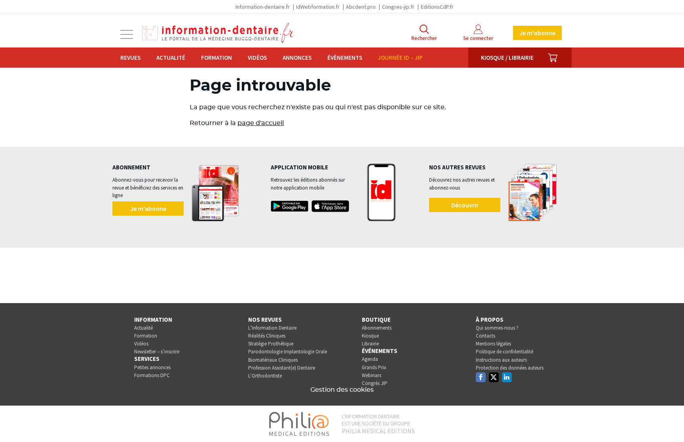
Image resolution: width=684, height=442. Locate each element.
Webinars (371, 375)
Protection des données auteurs (509, 367)
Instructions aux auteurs (501, 360)
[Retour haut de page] (670, 421)
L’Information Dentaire (272, 327)
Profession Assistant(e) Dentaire (281, 367)
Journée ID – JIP (400, 57)
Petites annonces (152, 367)
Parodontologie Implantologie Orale (287, 351)
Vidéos (257, 57)
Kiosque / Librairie (507, 57)
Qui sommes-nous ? (497, 327)
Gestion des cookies (342, 390)
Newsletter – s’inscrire (156, 351)
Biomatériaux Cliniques (273, 360)
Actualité (170, 57)
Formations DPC (152, 375)
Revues (130, 57)
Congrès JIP (375, 383)
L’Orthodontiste (265, 375)
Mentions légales (493, 343)
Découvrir (465, 205)
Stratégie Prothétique (270, 343)
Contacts (485, 335)
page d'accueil (261, 123)
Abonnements (376, 327)
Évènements (344, 57)
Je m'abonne (537, 33)
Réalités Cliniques (266, 335)
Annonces (297, 57)
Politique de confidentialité (504, 351)
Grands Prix (374, 367)
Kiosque (370, 335)
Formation (216, 57)
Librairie (370, 343)
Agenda (370, 359)
